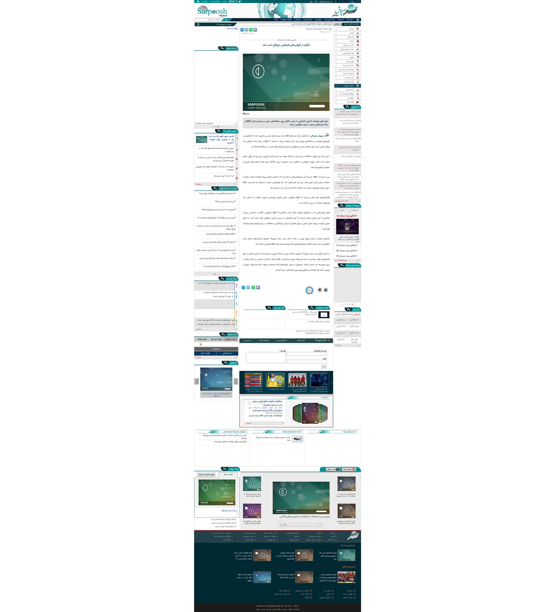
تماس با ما (327, 591)
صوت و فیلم (347, 598)
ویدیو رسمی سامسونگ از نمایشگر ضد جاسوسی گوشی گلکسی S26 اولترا (305, 517)
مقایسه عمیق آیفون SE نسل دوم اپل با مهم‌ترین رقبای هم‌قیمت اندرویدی (221, 139)
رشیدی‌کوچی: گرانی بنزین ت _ (321, 24)
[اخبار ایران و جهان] (345, 17)
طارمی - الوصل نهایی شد (276, 389)
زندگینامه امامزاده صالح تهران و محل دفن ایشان (267, 401)
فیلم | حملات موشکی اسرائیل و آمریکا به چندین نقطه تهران (285, 555)
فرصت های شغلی (280, 594)
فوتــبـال (236, 323)
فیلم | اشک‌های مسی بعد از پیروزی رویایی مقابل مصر (327, 555)
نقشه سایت (304, 594)
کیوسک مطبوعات (286, 19)
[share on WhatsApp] (250, 30)
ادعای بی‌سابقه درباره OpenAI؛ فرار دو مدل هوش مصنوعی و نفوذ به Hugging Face (312, 332)
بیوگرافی (297, 19)
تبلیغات (205, 2)
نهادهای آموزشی (292, 533)
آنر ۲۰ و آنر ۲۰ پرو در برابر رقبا (224, 176)
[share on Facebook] (255, 30)
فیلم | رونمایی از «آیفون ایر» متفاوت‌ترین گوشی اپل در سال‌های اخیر (252, 522)
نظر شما (282, 351)
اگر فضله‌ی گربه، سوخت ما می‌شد (224, 527)
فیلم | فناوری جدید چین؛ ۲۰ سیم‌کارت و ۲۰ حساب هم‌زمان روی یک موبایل (345, 495)
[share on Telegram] (246, 30)
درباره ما (349, 591)
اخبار (276, 19)
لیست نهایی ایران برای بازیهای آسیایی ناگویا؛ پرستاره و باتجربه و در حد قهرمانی (298, 390)
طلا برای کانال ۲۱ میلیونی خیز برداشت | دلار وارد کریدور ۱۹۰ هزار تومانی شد (253, 390)
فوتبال (296, 537)
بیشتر (199, 184)
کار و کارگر (331, 540)
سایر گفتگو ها (342, 260)
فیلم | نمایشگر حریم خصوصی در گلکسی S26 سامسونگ (346, 522)
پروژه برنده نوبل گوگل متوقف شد (318, 321)
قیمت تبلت (202, 339)
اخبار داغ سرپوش (342, 201)
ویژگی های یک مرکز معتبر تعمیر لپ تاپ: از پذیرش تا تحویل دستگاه (216, 227)
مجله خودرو (249, 540)
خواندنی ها (236, 313)
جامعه (319, 533)
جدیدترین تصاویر (349, 566)
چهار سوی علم (249, 533)
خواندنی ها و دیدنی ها (221, 533)
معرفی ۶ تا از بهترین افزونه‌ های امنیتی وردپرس (218, 242)
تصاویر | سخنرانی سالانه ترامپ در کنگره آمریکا (286, 576)
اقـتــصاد (236, 295)
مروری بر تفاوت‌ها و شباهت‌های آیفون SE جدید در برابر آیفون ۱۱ (216, 149)
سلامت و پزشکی (315, 537)
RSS (307, 598)
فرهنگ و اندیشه (270, 537)
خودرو (236, 285)
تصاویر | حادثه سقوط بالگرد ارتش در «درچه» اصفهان (244, 577)
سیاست (332, 533)
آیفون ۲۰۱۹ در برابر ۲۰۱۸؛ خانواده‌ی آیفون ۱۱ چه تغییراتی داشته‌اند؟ (215, 168)
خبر (356, 107)
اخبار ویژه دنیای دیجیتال (205, 123)
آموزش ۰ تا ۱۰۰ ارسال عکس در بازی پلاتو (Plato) (218, 209)
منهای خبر (318, 19)
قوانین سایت (347, 594)
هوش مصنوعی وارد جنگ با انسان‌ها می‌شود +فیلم (252, 495)
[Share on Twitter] (242, 30)
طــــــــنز (228, 474)
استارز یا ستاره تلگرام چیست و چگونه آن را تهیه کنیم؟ (216, 193)
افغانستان (226, 540)
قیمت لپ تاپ (216, 339)
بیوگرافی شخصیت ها (222, 537)
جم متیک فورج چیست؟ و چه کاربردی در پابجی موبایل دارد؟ (216, 252)
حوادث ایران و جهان (313, 540)
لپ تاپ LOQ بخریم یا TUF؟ (224, 201)
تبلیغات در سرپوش (302, 591)
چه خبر (229, 278)
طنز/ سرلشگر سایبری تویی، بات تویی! (223, 523)
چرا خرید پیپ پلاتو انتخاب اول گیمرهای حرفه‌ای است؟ (216, 217)
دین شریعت (271, 540)
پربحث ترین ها (330, 19)
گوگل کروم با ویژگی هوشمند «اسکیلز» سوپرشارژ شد (230, 441)
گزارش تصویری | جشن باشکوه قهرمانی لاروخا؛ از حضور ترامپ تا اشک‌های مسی (328, 578)
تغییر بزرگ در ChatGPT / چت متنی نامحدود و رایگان (304, 313)
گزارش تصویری (325, 598)
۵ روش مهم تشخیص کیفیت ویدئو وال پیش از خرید (216, 258)
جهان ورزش (293, 540)
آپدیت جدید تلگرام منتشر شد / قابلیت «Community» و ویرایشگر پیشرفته (224, 436)
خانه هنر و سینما (270, 533)
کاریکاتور (233, 363)
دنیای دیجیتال (327, 29)
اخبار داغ (350, 19)
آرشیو (224, 2)
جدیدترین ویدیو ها (348, 545)
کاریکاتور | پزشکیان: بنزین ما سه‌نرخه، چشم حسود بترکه (216, 394)
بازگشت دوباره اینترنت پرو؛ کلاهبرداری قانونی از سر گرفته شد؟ (348, 239)
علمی (236, 304)
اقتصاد (333, 537)
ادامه (339, 345)
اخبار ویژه (341, 19)
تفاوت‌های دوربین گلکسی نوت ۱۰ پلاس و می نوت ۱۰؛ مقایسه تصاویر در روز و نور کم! (216, 159)
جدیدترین (247, 340)
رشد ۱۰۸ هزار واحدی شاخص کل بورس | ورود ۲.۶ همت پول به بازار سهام (320, 390)
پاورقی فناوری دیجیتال (206, 474)
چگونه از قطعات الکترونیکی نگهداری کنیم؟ (220, 234)
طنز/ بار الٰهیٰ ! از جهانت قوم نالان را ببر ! (222, 519)
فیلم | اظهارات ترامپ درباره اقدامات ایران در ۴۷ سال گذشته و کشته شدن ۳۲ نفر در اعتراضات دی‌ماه (243, 556)
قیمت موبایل (230, 339)
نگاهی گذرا (283, 591)
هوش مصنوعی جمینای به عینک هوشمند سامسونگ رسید (273, 439)
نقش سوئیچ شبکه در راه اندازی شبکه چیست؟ (218, 266)
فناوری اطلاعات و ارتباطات (313, 29)
